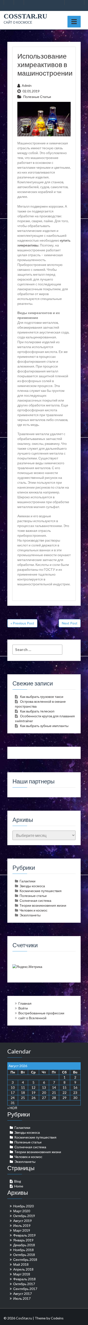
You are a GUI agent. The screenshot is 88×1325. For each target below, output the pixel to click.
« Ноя (12, 1108)
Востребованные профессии (41, 1013)
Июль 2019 (22, 1225)
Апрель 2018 (23, 1269)
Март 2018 (21, 1274)
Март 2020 (21, 1211)
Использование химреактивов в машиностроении (45, 64)
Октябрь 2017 (24, 1284)
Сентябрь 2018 (25, 1259)
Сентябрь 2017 (25, 1289)
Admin (27, 85)
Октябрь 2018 (24, 1255)
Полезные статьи (37, 97)
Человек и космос (33, 910)
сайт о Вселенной (32, 1018)
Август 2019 (22, 1221)
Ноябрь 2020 (23, 1206)
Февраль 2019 (24, 1235)
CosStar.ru (25, 16)
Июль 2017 (22, 1298)
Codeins (57, 1318)
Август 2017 (22, 1293)
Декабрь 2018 (24, 1245)
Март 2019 (21, 1230)
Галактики (27, 881)
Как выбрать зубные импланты (44, 726)
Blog (17, 1181)
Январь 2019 (23, 1240)
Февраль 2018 (24, 1279)
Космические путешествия (41, 891)
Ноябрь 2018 (23, 1250)
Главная (25, 1003)
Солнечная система (35, 900)
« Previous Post (22, 623)
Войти (23, 1008)
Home (18, 1186)
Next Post (69, 623)
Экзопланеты (30, 915)
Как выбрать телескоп (37, 711)
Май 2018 (21, 1264)
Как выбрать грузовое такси (41, 696)
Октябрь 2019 (24, 1216)
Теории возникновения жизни (43, 905)
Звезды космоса (32, 886)
